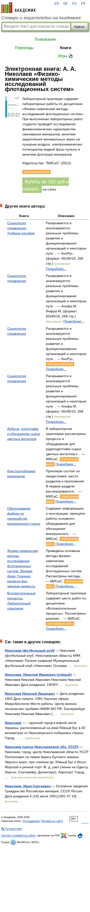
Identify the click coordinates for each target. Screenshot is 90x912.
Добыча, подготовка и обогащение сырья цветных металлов (23, 434)
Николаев (13, 723)
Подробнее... (56, 269)
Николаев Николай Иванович (30, 693)
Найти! (79, 27)
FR (83, 3)
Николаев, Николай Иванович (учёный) (38, 674)
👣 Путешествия (11, 828)
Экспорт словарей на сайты (18, 835)
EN (56, 3)
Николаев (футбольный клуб (29, 650)
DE (65, 3)
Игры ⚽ (65, 56)
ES (74, 3)
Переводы (24, 48)
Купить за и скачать (45, 185)
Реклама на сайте (52, 821)
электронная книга (60, 364)
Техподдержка (31, 821)
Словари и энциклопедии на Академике (41, 17)
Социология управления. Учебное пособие (21, 228)
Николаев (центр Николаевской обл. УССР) (41, 747)
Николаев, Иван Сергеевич (28, 786)
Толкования (45, 39)
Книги (65, 48)
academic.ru (18, 7)
